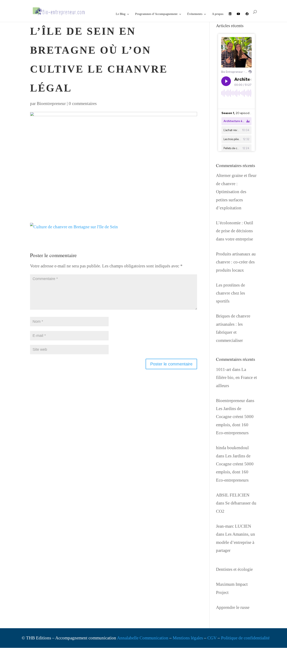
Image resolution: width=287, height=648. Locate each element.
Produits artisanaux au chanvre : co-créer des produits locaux (236, 262)
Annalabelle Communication (142, 637)
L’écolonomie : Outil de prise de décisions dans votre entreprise (234, 231)
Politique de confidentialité (245, 637)
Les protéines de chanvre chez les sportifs (230, 293)
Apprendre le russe (232, 607)
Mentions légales (188, 637)
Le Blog (120, 14)
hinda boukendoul (232, 447)
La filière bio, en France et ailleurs (236, 377)
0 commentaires (83, 103)
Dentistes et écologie (234, 569)
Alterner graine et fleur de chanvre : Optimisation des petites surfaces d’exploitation (236, 191)
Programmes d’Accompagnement (156, 14)
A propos (217, 14)
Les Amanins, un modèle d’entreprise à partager (235, 542)
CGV (212, 637)
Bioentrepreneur (51, 103)
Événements (194, 14)
